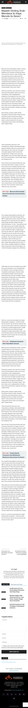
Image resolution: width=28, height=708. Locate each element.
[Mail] (11, 694)
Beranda (3, 5)
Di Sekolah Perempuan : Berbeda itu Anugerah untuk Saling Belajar (21, 552)
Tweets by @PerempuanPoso (8, 662)
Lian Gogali (6, 18)
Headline (8, 5)
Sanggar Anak (8, 7)
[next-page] (5, 612)
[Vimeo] (19, 694)
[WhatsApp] (13, 21)
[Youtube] (14, 698)
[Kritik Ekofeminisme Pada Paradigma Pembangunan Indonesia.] (5, 606)
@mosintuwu (14, 671)
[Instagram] (7, 694)
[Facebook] (2, 21)
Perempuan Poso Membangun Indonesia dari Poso (7, 552)
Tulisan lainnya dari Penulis (16, 584)
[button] (2, 2)
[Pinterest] (9, 21)
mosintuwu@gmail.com (18, 690)
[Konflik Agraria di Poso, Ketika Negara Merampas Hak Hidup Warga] (5, 590)
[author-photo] (14, 567)
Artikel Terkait (5, 584)
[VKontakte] (23, 694)
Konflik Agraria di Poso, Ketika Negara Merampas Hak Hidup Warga (17, 590)
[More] (16, 21)
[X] (6, 21)
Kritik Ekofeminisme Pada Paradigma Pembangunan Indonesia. (17, 606)
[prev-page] (2, 612)
